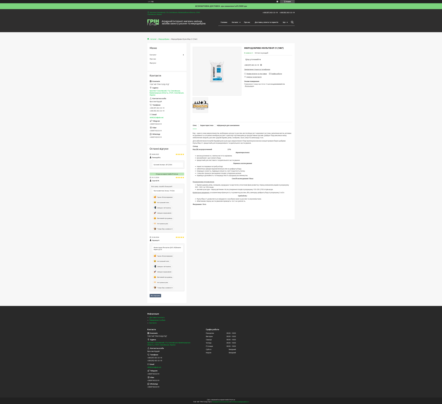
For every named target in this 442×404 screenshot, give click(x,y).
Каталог (235, 22)
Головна (224, 22)
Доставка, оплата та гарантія (266, 22)
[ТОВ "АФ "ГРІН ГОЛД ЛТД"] (153, 22)
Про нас (247, 22)
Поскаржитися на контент (221, 402)
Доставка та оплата (156, 317)
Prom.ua (232, 399)
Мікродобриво (163, 39)
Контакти (153, 323)
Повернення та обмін (157, 320)
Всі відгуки (155, 295)
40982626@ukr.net (156, 117)
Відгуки (153, 63)
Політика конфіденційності (240, 402)
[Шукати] (292, 22)
